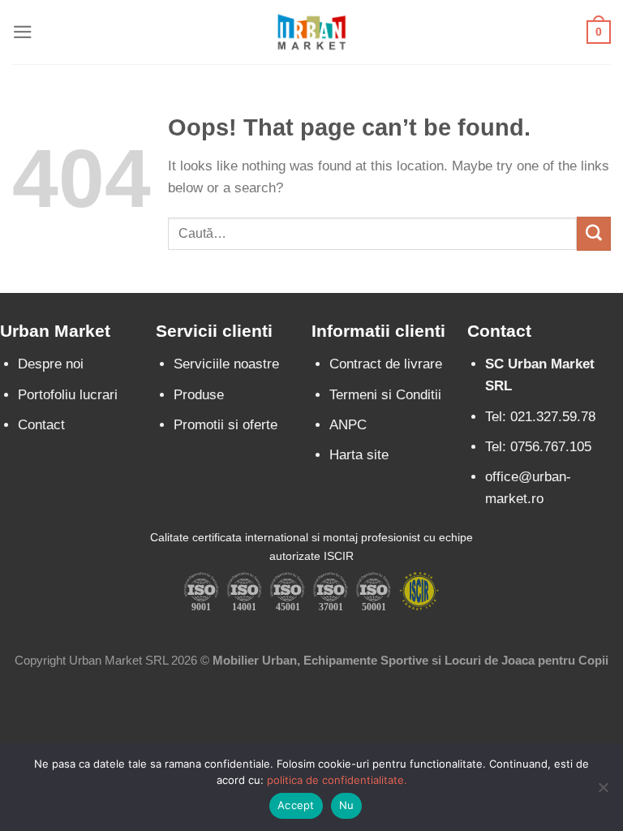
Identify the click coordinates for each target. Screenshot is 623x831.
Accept (296, 805)
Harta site (359, 455)
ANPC (348, 425)
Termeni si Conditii (385, 395)
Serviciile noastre (226, 364)
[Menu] (22, 32)
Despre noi (51, 364)
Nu (346, 805)
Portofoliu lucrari (68, 395)
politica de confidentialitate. (337, 779)
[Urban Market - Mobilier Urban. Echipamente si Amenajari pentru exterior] (311, 31)
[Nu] (603, 792)
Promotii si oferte (225, 425)
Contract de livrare (385, 364)
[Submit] (594, 233)
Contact (41, 425)
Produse (199, 395)
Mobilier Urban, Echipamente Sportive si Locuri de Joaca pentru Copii (410, 660)
